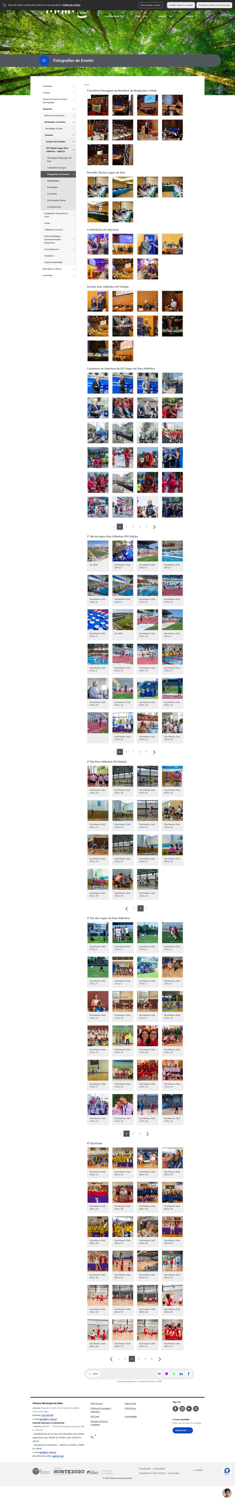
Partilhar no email (159, 1374)
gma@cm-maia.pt (47, 1452)
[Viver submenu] (147, 11)
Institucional (112, 16)
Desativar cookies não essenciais (214, 5)
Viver (138, 16)
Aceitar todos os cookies (181, 5)
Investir (162, 16)
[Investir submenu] (171, 11)
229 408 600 (47, 1415)
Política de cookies (71, 5)
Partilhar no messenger (167, 1374)
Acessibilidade (145, 1468)
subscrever (180, 1430)
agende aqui (58, 1456)
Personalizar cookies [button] (150, 5)
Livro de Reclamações (41, 1471)
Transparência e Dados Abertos (152, 1473)
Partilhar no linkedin (181, 1374)
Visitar (190, 16)
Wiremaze (197, 1470)
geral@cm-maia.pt (48, 1419)
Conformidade (159, 1468)
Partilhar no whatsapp (174, 1374)
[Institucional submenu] (122, 11)
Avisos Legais (173, 1473)
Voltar (95, 1373)
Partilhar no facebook (189, 1374)
